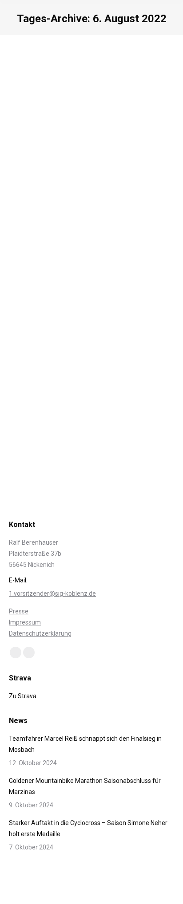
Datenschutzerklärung (40, 633)
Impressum (25, 622)
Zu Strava (22, 696)
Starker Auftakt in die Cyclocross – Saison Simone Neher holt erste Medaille (88, 828)
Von (79, 371)
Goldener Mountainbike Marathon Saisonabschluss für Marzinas (85, 786)
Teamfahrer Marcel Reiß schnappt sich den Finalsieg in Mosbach (85, 744)
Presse (18, 611)
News (27, 371)
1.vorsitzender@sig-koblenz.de (52, 593)
